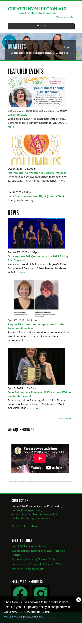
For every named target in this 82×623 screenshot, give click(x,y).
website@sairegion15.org (26, 510)
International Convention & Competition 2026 (37, 172)
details (67, 47)
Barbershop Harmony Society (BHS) (33, 559)
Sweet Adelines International (28, 545)
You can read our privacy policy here (24, 616)
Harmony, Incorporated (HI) (28, 568)
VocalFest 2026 (17, 114)
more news (65, 418)
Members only (64, 17)
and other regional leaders (34, 518)
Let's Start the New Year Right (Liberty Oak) (36, 196)
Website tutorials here (24, 525)
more (11, 126)
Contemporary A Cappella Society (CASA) (36, 564)
